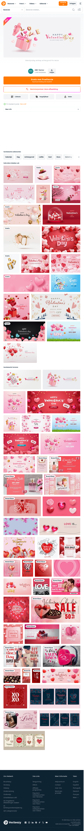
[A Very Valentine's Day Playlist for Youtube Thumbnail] (61, 655)
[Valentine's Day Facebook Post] (12, 675)
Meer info (8, 108)
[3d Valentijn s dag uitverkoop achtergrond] (61, 675)
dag (18, 156)
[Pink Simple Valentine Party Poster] (27, 567)
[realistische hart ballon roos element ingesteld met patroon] (61, 505)
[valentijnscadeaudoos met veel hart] (16, 306)
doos (58, 156)
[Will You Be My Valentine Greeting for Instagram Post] (12, 567)
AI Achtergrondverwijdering (13, 806)
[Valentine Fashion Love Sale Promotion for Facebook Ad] (22, 505)
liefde (41, 156)
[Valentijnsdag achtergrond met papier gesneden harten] (70, 633)
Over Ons (58, 787)
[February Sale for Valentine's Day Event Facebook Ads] (23, 483)
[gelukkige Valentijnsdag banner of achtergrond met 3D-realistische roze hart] (60, 443)
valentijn (8, 156)
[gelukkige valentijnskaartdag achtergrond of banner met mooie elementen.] (61, 214)
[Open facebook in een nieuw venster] (25, 822)
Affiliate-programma (37, 788)
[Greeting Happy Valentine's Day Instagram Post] (41, 586)
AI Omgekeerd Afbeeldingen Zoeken (11, 801)
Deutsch (74, 790)
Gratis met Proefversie (42, 80)
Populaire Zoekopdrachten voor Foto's (39, 801)
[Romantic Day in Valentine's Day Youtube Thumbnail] (65, 586)
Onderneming (9, 790)
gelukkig (68, 156)
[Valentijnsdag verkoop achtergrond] (22, 378)
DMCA (35, 784)
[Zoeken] (73, 9)
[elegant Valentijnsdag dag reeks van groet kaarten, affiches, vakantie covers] (54, 696)
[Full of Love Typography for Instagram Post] (43, 567)
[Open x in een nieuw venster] (43, 822)
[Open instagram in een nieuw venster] (29, 822)
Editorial (43, 4)
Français (74, 793)
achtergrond (29, 156)
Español (74, 784)
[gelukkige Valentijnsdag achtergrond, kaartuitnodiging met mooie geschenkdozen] (19, 193)
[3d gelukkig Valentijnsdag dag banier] (17, 586)
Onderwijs (7, 793)
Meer (73, 796)
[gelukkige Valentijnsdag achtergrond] (67, 173)
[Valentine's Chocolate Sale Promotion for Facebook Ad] (55, 609)
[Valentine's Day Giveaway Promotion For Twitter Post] (42, 633)
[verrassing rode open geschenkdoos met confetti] (43, 173)
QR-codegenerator (10, 810)
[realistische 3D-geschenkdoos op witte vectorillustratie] (11, 262)
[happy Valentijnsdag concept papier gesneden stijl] (65, 262)
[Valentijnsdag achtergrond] (12, 422)
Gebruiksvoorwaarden (61, 823)
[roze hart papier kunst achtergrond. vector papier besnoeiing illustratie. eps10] (66, 567)
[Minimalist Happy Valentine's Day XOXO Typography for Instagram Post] (15, 696)
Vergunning (37, 781)
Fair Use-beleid (72, 824)
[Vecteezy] (3, 3)
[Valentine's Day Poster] (42, 463)
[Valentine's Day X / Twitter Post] (20, 718)
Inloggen (73, 3)
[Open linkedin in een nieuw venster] (32, 822)
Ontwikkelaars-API (10, 797)
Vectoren (10, 4)
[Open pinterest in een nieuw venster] (36, 822)
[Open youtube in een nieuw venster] (46, 822)
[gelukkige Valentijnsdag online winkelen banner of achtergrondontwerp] (18, 173)
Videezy (6, 787)
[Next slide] (75, 156)
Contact (58, 784)
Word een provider (58, 791)
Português (75, 787)
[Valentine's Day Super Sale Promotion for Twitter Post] (22, 655)
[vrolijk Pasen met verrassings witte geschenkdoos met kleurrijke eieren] (65, 282)
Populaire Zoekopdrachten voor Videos (39, 808)
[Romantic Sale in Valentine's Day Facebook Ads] (64, 463)
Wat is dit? (23, 104)
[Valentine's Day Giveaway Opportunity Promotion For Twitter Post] (62, 483)
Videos (31, 4)
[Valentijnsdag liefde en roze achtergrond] (35, 262)
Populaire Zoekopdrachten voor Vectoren (39, 794)
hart (50, 156)
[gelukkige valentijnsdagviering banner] (66, 193)
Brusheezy (7, 781)
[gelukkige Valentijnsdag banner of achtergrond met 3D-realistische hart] (53, 401)
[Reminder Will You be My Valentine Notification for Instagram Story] (26, 675)
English (74, 781)
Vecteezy (7, 784)
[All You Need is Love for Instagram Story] (36, 675)
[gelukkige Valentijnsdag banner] (43, 193)
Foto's (21, 4)
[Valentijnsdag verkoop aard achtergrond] (63, 330)
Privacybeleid (74, 823)
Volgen (52, 72)
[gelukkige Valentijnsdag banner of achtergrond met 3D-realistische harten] (21, 443)
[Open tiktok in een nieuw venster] (39, 822)
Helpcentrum (60, 781)
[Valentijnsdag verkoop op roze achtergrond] (15, 401)
